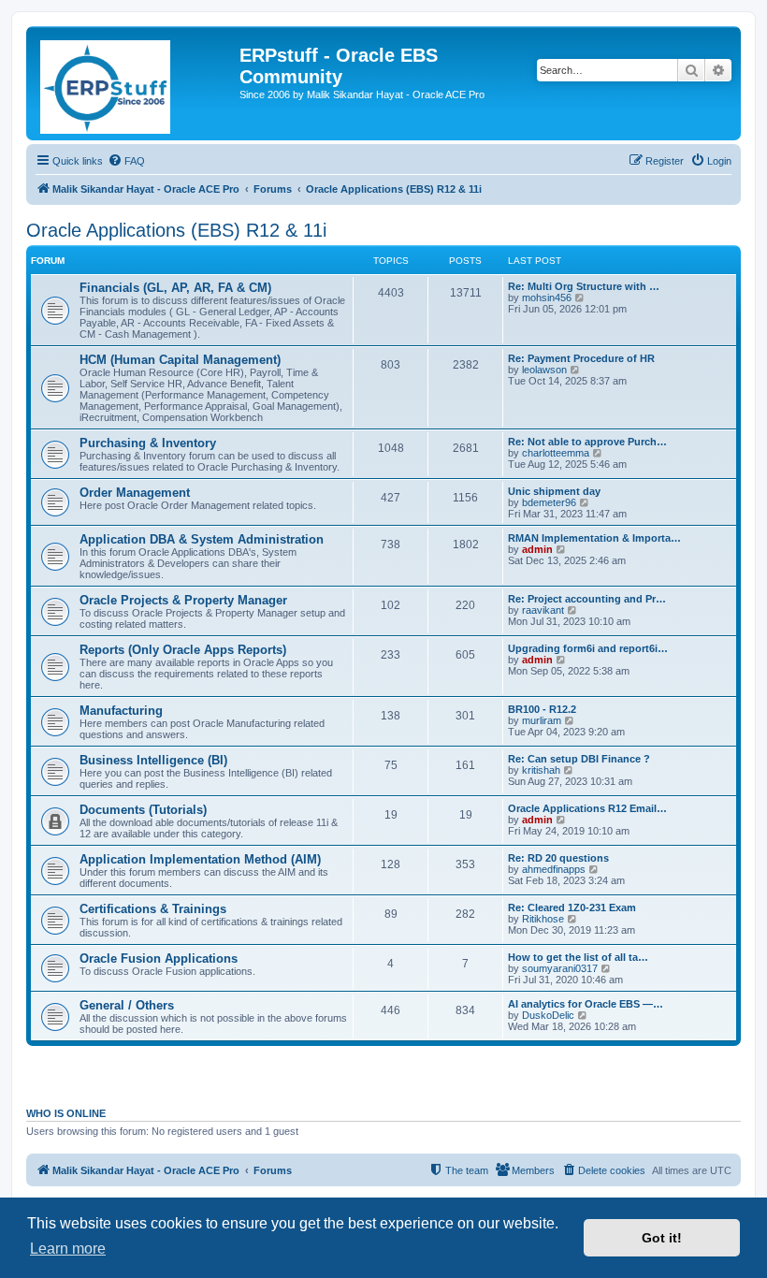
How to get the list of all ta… (578, 957)
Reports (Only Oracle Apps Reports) (183, 650)
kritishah (541, 770)
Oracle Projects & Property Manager (183, 600)
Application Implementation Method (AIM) (200, 859)
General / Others (127, 1005)
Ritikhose (543, 918)
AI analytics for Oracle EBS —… (585, 1003)
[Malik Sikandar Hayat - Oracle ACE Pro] (135, 83)
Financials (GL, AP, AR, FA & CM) (175, 288)
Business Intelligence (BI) (153, 760)
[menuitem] (126, 161)
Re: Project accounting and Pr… (587, 598)
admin (537, 549)
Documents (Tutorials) (143, 810)
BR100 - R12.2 (542, 709)
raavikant (543, 610)
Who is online (66, 1113)
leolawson (544, 369)
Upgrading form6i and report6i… (588, 648)
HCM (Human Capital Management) (180, 360)
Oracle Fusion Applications (159, 958)
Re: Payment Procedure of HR (581, 358)
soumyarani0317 (560, 968)
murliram (541, 720)
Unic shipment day (554, 491)
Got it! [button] (662, 1237)
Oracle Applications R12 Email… (587, 808)
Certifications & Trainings (153, 909)
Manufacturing (121, 711)
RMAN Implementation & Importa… (594, 538)
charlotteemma (555, 452)
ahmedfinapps (554, 869)
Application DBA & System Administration (202, 539)
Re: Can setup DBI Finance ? (579, 758)
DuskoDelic (548, 1015)
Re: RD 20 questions (558, 858)
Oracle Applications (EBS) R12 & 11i (176, 230)
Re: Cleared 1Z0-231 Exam (572, 907)
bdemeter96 (549, 502)
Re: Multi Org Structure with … (583, 286)
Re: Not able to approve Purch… (587, 441)
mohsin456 (547, 297)
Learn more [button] (68, 1248)
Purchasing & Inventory (148, 443)
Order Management (135, 493)
